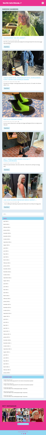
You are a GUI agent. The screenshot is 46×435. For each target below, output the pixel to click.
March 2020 (5, 366)
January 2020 (6, 372)
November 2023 (6, 236)
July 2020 (5, 355)
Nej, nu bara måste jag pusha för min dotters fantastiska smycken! (19, 380)
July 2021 (5, 319)
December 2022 (6, 268)
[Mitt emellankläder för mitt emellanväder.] (23, 144)
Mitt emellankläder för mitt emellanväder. (16, 160)
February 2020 (6, 369)
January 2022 (6, 301)
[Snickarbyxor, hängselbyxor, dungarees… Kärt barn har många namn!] (23, 63)
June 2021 (5, 322)
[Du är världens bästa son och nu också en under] (23, 415)
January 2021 (6, 337)
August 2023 (6, 245)
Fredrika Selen (6, 40)
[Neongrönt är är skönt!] (23, 23)
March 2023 (5, 259)
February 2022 (6, 298)
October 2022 (6, 274)
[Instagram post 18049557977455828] (37, 415)
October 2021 (6, 310)
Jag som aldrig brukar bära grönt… (20, 200)
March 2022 (5, 295)
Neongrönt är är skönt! (14, 38)
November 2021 (6, 307)
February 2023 (6, 262)
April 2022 (5, 292)
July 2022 (5, 283)
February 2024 (6, 227)
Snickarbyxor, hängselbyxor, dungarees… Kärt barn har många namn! (22, 78)
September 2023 (6, 242)
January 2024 (6, 230)
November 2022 (6, 271)
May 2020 (5, 360)
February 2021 (6, 334)
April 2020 (5, 363)
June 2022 (5, 286)
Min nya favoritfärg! (12, 119)
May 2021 (5, 325)
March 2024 (5, 224)
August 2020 (6, 352)
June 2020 (5, 357)
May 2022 (5, 289)
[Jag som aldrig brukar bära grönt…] (22, 186)
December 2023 (6, 233)
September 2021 (6, 313)
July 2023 (5, 248)
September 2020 (6, 349)
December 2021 (6, 304)
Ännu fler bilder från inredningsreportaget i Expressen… (16, 388)
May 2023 (5, 254)
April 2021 (5, 328)
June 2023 (5, 251)
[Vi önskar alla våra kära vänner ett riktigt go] (9, 415)
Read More (6, 46)
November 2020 (6, 343)
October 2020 (6, 346)
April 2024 (5, 221)
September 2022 (6, 277)
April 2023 (5, 257)
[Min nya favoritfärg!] (23, 104)
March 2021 (5, 331)
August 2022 (6, 280)
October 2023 (6, 239)
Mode (16, 40)
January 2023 (6, 265)
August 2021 (6, 316)
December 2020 (6, 340)
